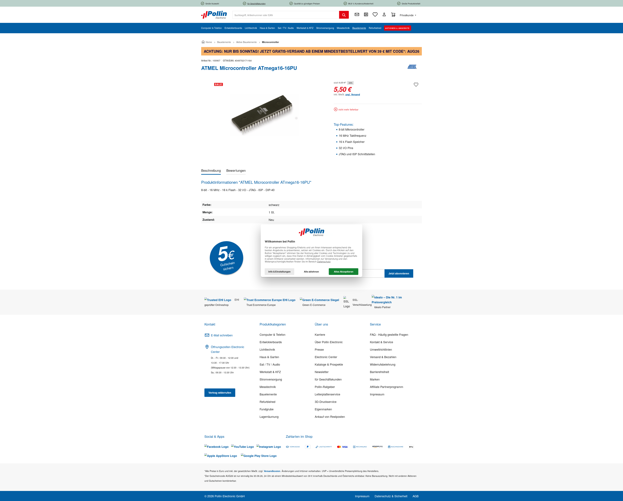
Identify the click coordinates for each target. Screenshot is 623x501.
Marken (375, 379)
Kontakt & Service (381, 342)
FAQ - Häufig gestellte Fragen (389, 334)
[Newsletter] (357, 14)
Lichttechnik (267, 349)
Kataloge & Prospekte (329, 364)
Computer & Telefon (272, 334)
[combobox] (285, 15)
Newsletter (322, 372)
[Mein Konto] (384, 14)
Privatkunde (407, 15)
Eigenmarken (323, 409)
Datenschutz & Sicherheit (391, 496)
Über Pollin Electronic (329, 342)
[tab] (211, 171)
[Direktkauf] (366, 14)
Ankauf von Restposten (330, 416)
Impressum (377, 394)
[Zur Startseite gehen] (214, 14)
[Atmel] (412, 69)
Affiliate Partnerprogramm (386, 387)
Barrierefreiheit (379, 372)
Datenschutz (282, 280)
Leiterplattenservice (327, 394)
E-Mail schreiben (222, 335)
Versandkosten (272, 471)
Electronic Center (326, 357)
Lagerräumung (269, 416)
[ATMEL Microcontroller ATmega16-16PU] (264, 115)
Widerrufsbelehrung (382, 364)
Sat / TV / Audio (270, 364)
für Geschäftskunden (328, 379)
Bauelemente (268, 394)
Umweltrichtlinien (381, 349)
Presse (319, 349)
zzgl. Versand (352, 94)
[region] (264, 115)
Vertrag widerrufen (219, 392)
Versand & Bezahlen (383, 357)
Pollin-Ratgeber (325, 387)
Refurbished (267, 401)
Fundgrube (267, 409)
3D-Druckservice (325, 401)
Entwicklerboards (271, 342)
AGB (416, 496)
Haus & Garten (269, 357)
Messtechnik (268, 387)
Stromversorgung (271, 379)
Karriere (320, 334)
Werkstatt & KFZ (270, 372)
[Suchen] (344, 15)
